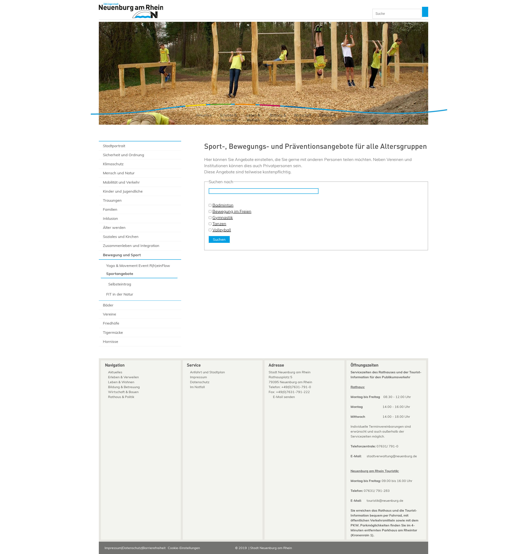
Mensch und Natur (119, 173)
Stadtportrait (114, 145)
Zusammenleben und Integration (131, 245)
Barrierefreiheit (154, 548)
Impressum (198, 377)
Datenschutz (199, 382)
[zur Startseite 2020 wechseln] (131, 11)
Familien (110, 209)
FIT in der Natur (119, 294)
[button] (425, 12)
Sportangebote (119, 273)
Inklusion (110, 218)
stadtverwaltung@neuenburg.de (392, 456)
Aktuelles (204, 115)
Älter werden (114, 227)
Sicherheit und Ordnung (123, 154)
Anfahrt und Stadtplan (207, 372)
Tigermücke (113, 332)
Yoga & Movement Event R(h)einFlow (138, 265)
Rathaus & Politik (327, 117)
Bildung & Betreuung (278, 117)
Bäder (108, 305)
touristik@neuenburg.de (385, 500)
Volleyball (221, 229)
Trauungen (112, 200)
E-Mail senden (284, 397)
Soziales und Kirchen (121, 236)
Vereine (109, 314)
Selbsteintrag (119, 284)
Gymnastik (222, 217)
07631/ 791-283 (377, 491)
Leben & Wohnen (253, 117)
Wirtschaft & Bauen (302, 117)
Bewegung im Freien (231, 211)
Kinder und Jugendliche (123, 191)
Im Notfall (197, 387)
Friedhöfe (111, 323)
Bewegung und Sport (122, 255)
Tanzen (219, 223)
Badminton (222, 205)
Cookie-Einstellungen (184, 548)
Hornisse (110, 341)
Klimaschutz (113, 164)
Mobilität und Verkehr (121, 182)
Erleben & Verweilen (228, 117)
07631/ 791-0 (387, 446)
